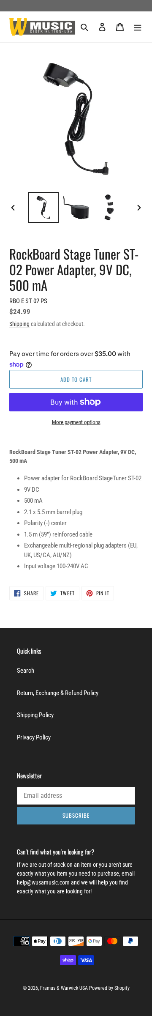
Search (25, 670)
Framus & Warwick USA (64, 988)
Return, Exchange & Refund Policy (57, 693)
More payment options (76, 422)
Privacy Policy (34, 737)
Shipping (19, 323)
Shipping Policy (35, 715)
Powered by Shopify (109, 988)
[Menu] (138, 27)
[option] (43, 207)
